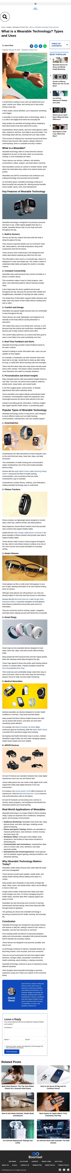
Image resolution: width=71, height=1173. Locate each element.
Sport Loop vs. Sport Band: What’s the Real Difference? (60, 117)
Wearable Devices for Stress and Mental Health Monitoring (60, 67)
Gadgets (8, 27)
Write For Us (50, 1165)
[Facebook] (68, 1169)
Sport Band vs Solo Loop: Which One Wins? (59, 134)
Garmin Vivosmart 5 (35, 533)
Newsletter (37, 1165)
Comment (8, 1027)
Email (27, 1039)
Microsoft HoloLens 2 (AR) (29, 794)
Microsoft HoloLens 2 (22, 599)
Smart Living (46, 1161)
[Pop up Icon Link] (5, 17)
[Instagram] (60, 1169)
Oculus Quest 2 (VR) (23, 791)
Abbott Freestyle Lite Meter (25, 727)
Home (3, 27)
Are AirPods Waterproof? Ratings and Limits (60, 100)
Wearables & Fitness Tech (20, 27)
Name (7, 1039)
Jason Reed (11, 999)
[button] (35, 3)
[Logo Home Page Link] (35, 8)
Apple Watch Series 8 (22, 471)
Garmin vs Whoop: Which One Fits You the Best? (61, 84)
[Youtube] (64, 1169)
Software (12, 1161)
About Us (5, 1165)
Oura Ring (6, 668)
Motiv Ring (20, 668)
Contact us (25, 1165)
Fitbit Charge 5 (19, 533)
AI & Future (24, 1161)
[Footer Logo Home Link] (35, 1155)
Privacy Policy (63, 1165)
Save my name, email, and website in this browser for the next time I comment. (24, 1047)
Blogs (14, 1165)
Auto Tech (58, 1161)
